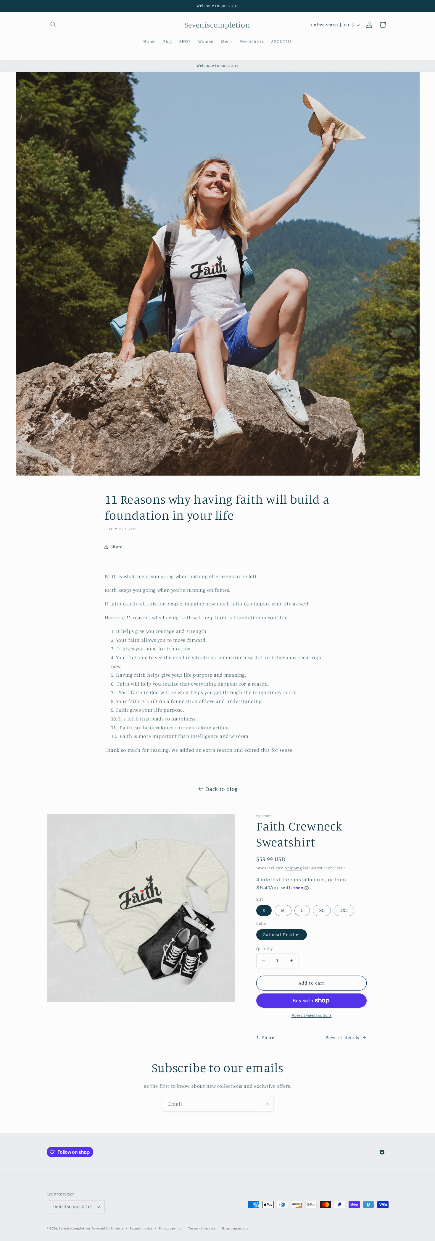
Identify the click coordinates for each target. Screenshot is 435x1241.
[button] (53, 25)
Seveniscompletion (74, 1228)
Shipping (293, 868)
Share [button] (117, 546)
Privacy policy (170, 1228)
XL (321, 910)
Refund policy (141, 1228)
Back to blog (222, 788)
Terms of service (201, 1228)
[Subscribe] (266, 1104)
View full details (342, 1037)
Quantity (264, 948)
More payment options (311, 1015)
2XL (344, 910)
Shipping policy (235, 1228)
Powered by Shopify (107, 1228)
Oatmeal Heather (281, 934)
